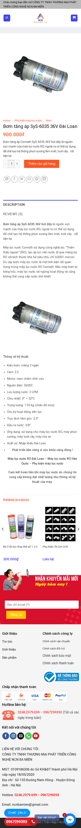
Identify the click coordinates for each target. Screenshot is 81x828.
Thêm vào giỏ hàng (41, 164)
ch (54, 641)
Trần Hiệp (50, 822)
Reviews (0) (13, 214)
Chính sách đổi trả (54, 648)
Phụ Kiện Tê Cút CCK (55, 546)
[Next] (78, 537)
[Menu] (7, 18)
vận (58, 641)
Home (6, 120)
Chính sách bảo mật (57, 656)
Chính (46, 641)
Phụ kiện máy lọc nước (28, 120)
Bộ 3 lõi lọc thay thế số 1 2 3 (20, 546)
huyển (66, 641)
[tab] (40, 205)
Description (14, 205)
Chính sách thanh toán (58, 663)
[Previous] (3, 537)
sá (51, 641)
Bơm (49, 120)
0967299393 (16, 821)
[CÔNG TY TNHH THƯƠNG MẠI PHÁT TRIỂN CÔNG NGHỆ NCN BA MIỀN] (40, 18)
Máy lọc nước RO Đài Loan (26, 459)
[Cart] (74, 18)
